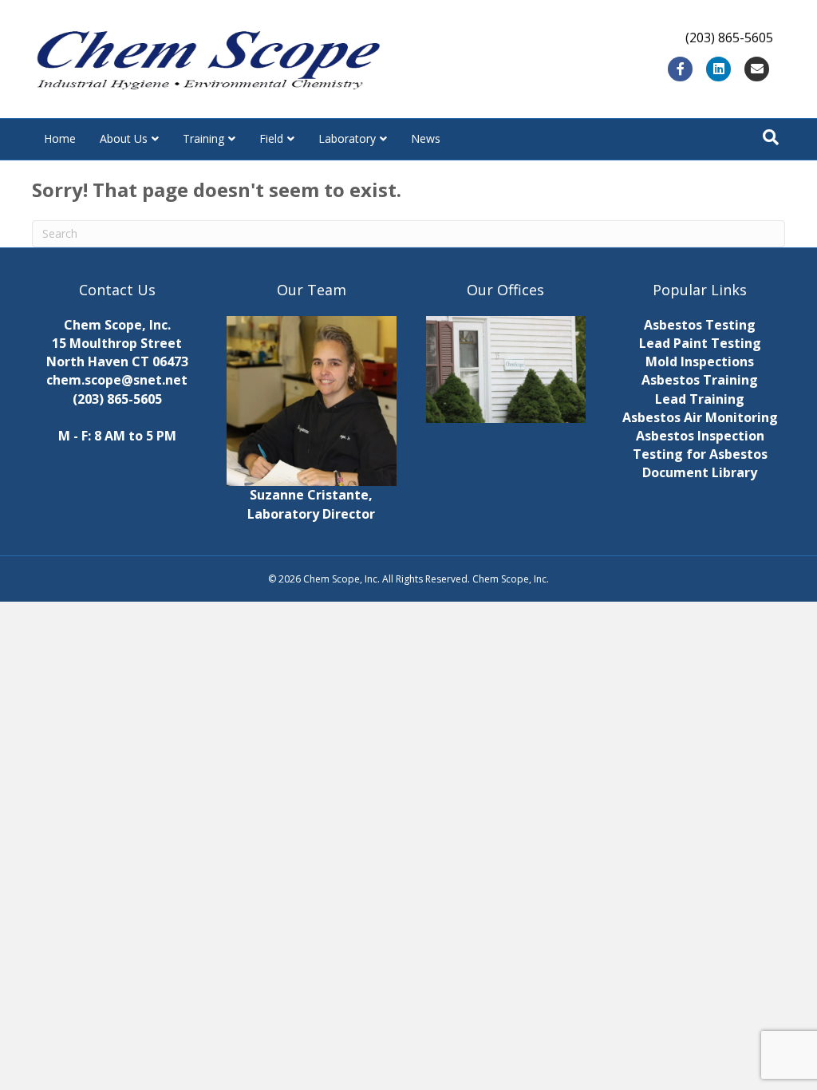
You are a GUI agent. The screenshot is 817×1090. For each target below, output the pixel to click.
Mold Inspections (699, 361)
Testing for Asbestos (700, 454)
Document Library (699, 472)
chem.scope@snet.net (116, 380)
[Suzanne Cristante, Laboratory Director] (312, 400)
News (425, 138)
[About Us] (505, 369)
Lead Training (699, 399)
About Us (124, 138)
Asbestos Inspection (700, 435)
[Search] (770, 137)
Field (271, 138)
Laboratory (347, 138)
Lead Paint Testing (700, 343)
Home (60, 138)
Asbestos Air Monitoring (700, 417)
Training (203, 138)
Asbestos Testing (700, 325)
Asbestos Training (699, 380)
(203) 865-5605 (117, 399)
